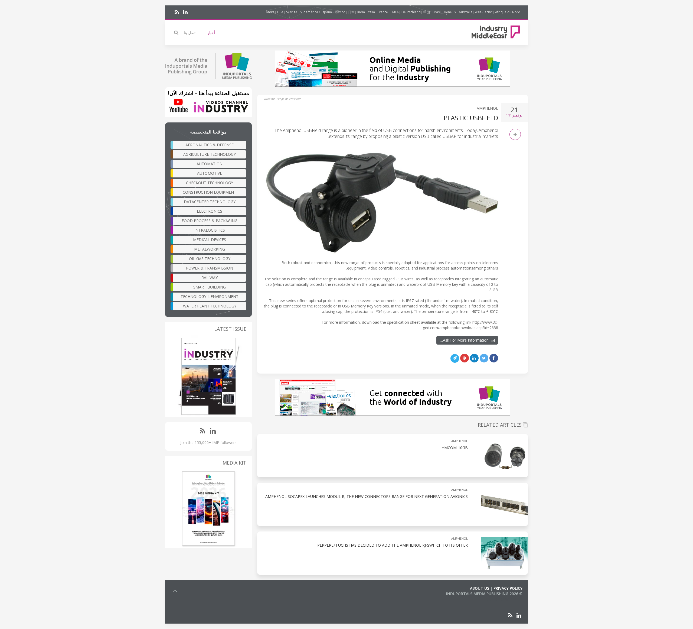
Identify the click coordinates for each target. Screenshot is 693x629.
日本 (351, 12)
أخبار (211, 32)
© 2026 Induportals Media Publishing (484, 593)
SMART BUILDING (209, 287)
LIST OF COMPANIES (504, 599)
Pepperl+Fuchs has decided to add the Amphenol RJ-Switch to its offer (392, 545)
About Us (479, 588)
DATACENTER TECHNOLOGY (210, 201)
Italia (371, 12)
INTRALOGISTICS (209, 230)
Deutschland (411, 12)
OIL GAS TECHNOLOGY (209, 258)
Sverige (291, 12)
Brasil (437, 12)
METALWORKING (209, 249)
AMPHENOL (487, 108)
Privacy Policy (507, 588)
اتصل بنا (190, 32)
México (340, 12)
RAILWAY (209, 277)
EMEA (395, 12)
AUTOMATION (210, 163)
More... (269, 12)
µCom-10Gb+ (455, 447)
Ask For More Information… (465, 340)
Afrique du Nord (507, 12)
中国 (426, 12)
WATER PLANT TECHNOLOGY (209, 306)
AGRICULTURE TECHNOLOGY (209, 154)
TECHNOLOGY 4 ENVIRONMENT (209, 296)
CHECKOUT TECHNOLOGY (209, 182)
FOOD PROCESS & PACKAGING (209, 220)
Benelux (450, 12)
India (361, 12)
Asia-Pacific (483, 12)
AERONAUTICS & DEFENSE (209, 144)
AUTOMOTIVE (209, 173)
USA (280, 12)
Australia (465, 12)
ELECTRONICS (209, 211)
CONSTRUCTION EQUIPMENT (209, 192)
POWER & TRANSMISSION (209, 268)
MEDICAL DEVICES (209, 239)
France (383, 12)
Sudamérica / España (316, 12)
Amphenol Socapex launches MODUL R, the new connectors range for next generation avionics (366, 496)
